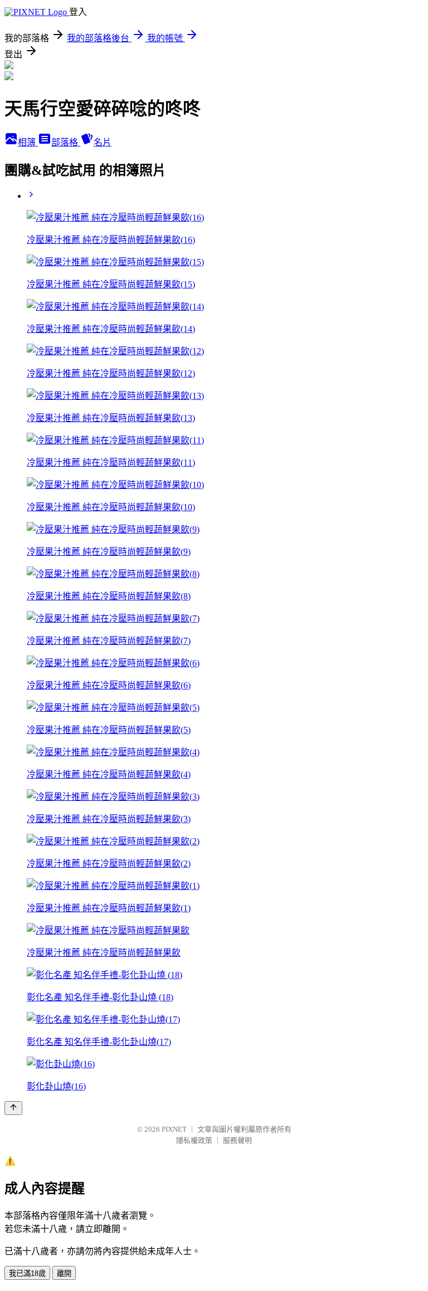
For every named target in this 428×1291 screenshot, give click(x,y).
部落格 (65, 142)
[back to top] (13, 1108)
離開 (64, 1273)
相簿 (28, 142)
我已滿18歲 (27, 1273)
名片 (102, 142)
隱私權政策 (194, 1140)
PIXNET (174, 1129)
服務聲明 (237, 1140)
